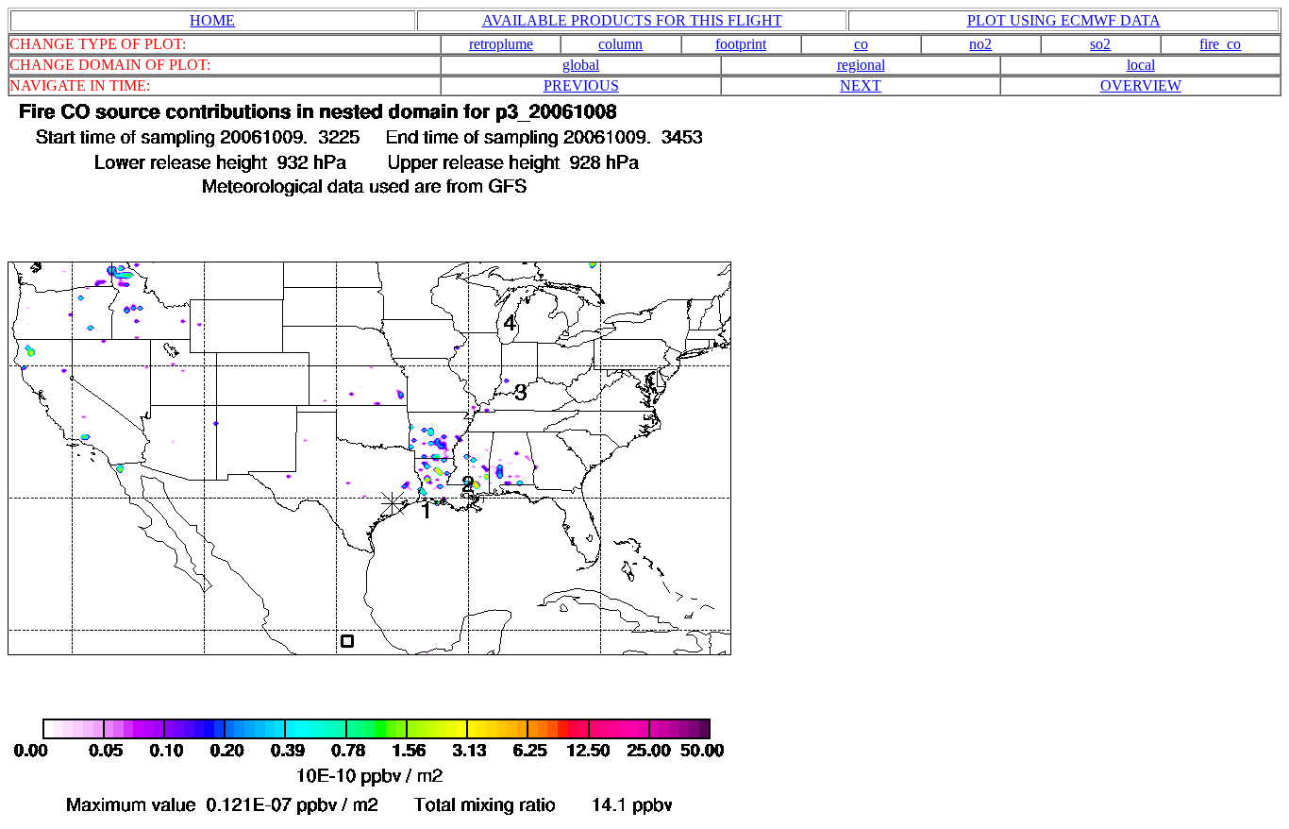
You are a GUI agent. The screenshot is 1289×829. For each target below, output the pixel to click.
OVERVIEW (1140, 85)
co (861, 44)
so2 (1100, 44)
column (620, 44)
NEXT (860, 85)
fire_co (1220, 44)
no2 (980, 44)
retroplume (501, 44)
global (580, 65)
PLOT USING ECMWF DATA (1064, 20)
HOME (212, 20)
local (1141, 65)
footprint (740, 44)
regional (861, 65)
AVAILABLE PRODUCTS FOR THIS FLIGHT (632, 20)
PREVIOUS (581, 85)
